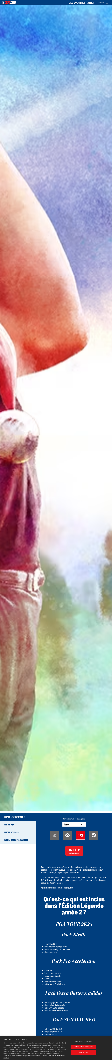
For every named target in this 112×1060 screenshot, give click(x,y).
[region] (56, 1048)
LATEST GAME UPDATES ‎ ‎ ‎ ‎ (77, 2)
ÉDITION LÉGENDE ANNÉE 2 (14, 816)
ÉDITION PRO (9, 824)
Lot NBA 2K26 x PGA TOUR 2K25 (16, 839)
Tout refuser (83, 1052)
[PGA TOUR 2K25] (9, 2)
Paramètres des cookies (83, 1041)
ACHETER (91, 2)
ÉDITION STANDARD (11, 832)
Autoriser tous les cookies (83, 1047)
